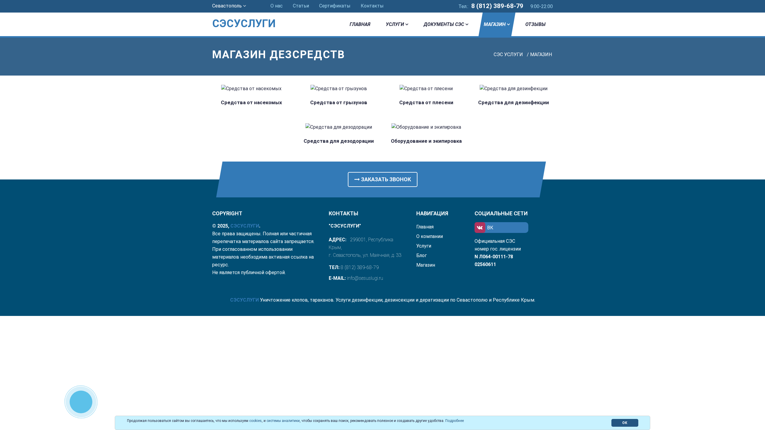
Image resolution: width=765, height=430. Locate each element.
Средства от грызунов (338, 102)
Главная (360, 24)
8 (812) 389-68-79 (497, 6)
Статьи (301, 6)
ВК (490, 228)
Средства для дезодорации (339, 141)
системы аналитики (283, 421)
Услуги (395, 24)
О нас (276, 6)
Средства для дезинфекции (513, 102)
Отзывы (535, 24)
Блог (421, 255)
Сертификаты (335, 6)
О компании (429, 236)
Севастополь (227, 6)
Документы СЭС (444, 24)
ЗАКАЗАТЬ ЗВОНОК (385, 179)
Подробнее (454, 421)
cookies (255, 421)
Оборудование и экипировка (426, 141)
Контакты (372, 6)
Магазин (495, 24)
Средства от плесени (426, 102)
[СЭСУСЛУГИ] (251, 15)
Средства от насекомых (251, 102)
